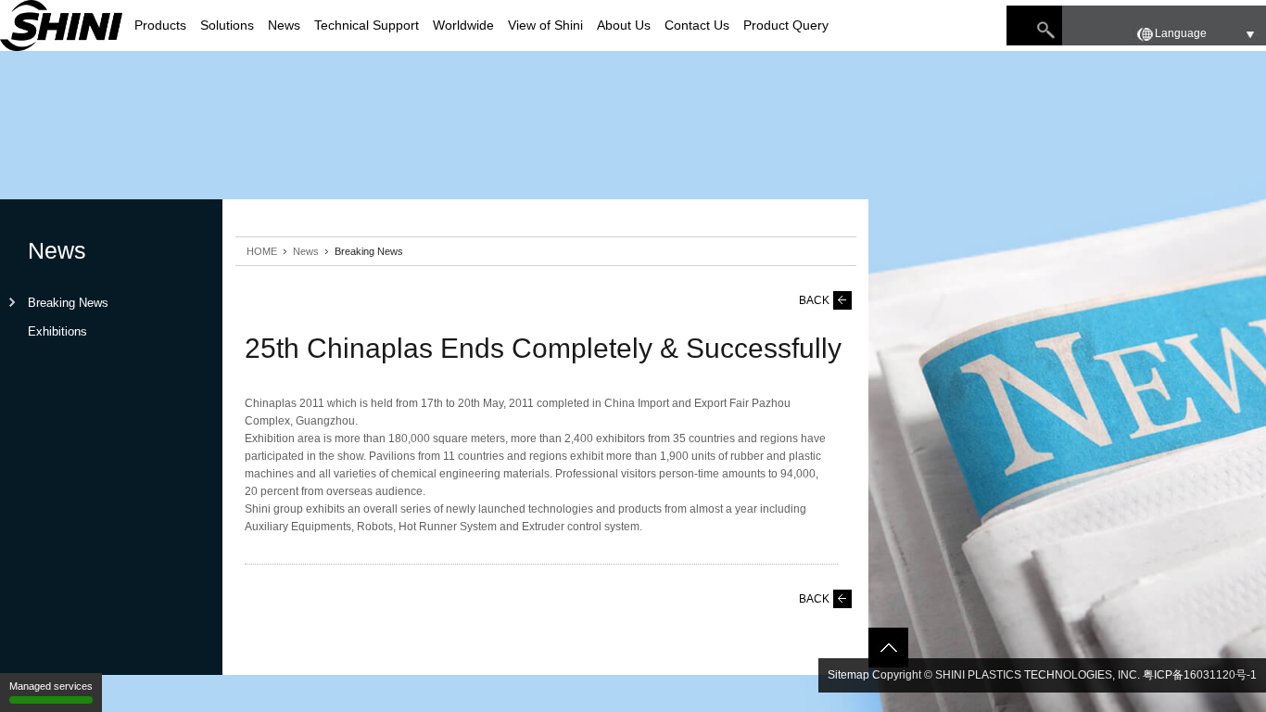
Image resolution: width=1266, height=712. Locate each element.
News (284, 25)
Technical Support (366, 25)
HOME (262, 251)
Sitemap (848, 674)
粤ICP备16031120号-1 (1200, 674)
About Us (624, 25)
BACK (814, 300)
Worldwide (463, 25)
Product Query (786, 25)
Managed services (51, 686)
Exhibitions (57, 331)
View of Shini (545, 25)
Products (160, 25)
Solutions (227, 25)
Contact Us (697, 25)
